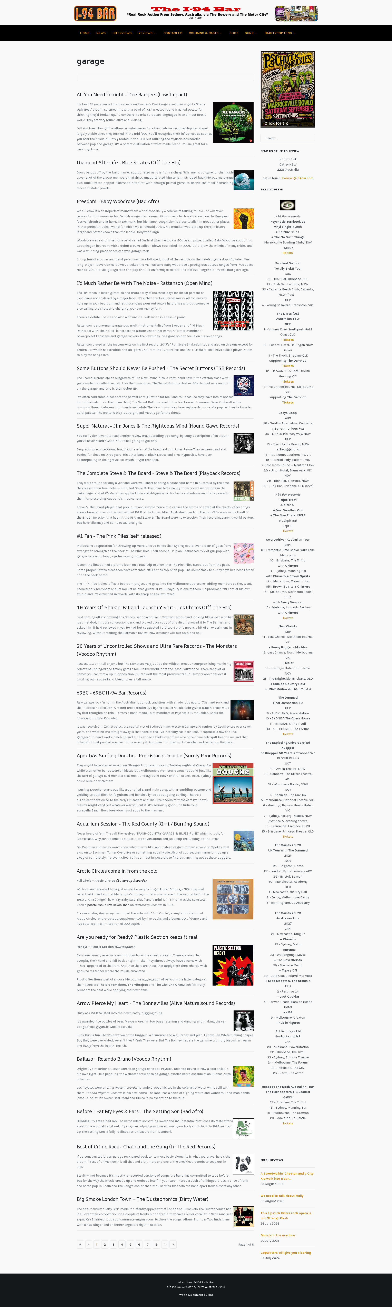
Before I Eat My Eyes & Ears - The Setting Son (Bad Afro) (140, 1111)
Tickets (288, 253)
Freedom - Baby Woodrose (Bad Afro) (118, 201)
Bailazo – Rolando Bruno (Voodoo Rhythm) (124, 1059)
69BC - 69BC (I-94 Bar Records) (111, 692)
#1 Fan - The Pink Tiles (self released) (119, 536)
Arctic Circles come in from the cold (117, 871)
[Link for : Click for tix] (288, 89)
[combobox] (288, 138)
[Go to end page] (173, 1244)
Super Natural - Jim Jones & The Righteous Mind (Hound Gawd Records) (158, 425)
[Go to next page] (164, 1244)
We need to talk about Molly (282, 1196)
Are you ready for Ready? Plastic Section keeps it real (137, 937)
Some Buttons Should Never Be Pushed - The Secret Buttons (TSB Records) (161, 368)
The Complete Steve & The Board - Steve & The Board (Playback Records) (158, 473)
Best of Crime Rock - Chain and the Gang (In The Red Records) (146, 1146)
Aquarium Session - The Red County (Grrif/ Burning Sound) (143, 823)
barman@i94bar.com (297, 178)
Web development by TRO (196, 1295)
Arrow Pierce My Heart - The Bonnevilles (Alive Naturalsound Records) (156, 1003)
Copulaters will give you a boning (286, 1253)
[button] (147, 33)
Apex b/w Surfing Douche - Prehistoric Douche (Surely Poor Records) (154, 755)
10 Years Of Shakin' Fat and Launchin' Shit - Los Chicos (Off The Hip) (154, 607)
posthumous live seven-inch (108, 905)
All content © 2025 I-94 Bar (196, 1282)
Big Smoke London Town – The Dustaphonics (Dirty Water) (142, 1199)
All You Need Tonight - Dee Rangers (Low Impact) (132, 94)
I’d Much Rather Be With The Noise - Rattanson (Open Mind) (144, 283)
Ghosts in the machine (278, 1235)
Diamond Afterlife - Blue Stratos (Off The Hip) (128, 162)
